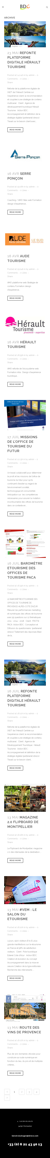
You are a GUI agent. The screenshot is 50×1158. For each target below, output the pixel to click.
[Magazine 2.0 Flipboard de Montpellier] (25, 798)
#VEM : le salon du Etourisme (22, 914)
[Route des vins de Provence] (25, 1008)
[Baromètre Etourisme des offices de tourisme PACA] (25, 544)
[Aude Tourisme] (25, 239)
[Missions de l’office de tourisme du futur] (25, 415)
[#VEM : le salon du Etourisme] (25, 890)
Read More (15, 130)
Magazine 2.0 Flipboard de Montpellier (22, 822)
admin (31, 75)
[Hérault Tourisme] (25, 325)
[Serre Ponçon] (25, 156)
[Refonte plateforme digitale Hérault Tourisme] (25, 34)
